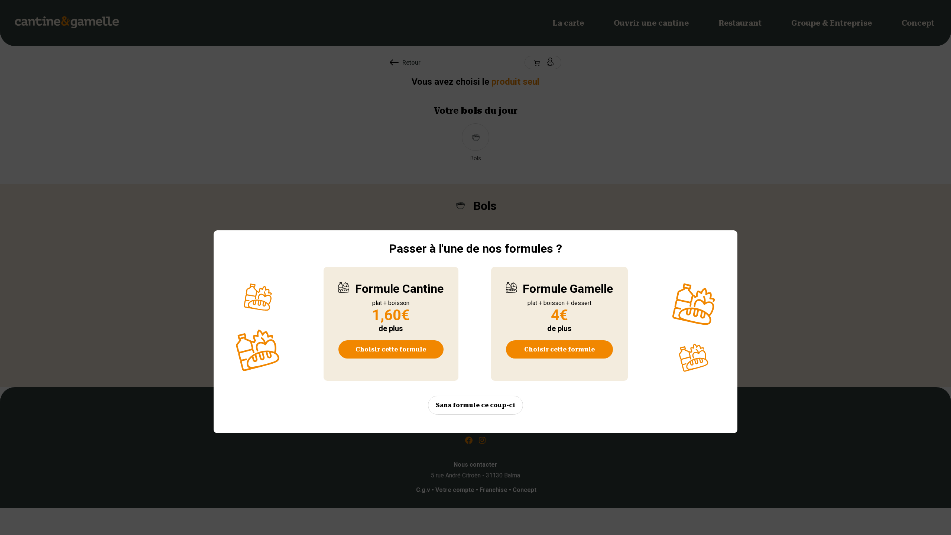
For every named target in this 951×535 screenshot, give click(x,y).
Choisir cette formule (391, 349)
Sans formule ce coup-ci (475, 405)
